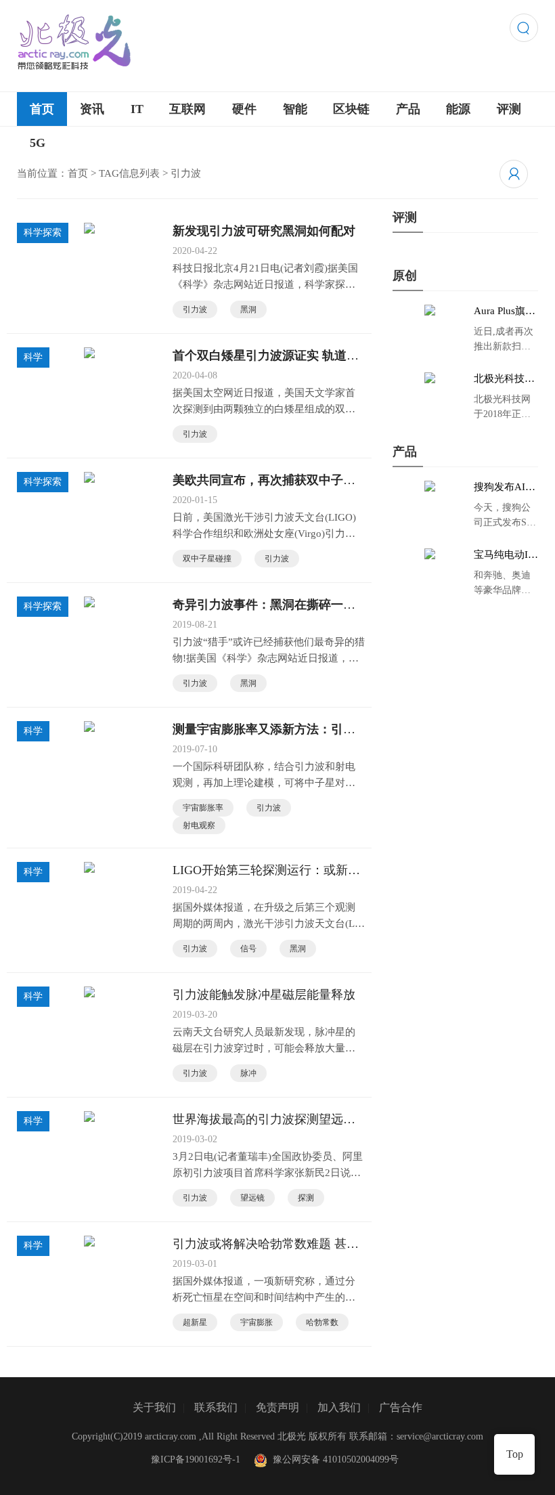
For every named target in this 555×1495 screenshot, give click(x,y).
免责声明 (277, 1407)
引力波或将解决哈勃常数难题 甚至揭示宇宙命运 (266, 1244)
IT (137, 109)
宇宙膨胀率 (203, 807)
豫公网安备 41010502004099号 (333, 1459)
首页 (42, 109)
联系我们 (216, 1407)
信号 (248, 948)
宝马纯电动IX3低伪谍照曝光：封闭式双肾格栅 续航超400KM (505, 555)
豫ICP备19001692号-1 (195, 1459)
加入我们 (339, 1407)
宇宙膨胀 (256, 1322)
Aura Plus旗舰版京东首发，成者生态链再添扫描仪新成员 (504, 311)
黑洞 (248, 309)
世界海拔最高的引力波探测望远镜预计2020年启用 (264, 1119)
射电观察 (199, 825)
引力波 (195, 309)
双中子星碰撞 (207, 558)
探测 (306, 1197)
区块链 (351, 109)
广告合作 (400, 1407)
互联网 (187, 109)
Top (514, 1454)
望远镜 (252, 1197)
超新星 (195, 1322)
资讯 (92, 109)
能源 (458, 109)
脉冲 (248, 1073)
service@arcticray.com (440, 1436)
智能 (295, 109)
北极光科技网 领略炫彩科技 (504, 379)
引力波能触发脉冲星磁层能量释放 (264, 994)
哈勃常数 (322, 1322)
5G (37, 143)
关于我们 (154, 1407)
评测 (509, 109)
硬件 (244, 109)
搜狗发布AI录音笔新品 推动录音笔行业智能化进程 (505, 487)
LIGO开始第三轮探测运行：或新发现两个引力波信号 (266, 870)
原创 (405, 275)
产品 (408, 109)
